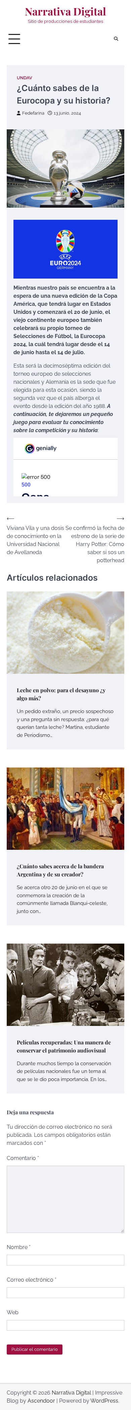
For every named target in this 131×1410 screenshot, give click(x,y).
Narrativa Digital (65, 11)
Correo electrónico (31, 1280)
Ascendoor (41, 1401)
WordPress (104, 1401)
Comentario (23, 1158)
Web (12, 1312)
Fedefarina (33, 113)
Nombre (19, 1247)
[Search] (116, 39)
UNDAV (24, 77)
